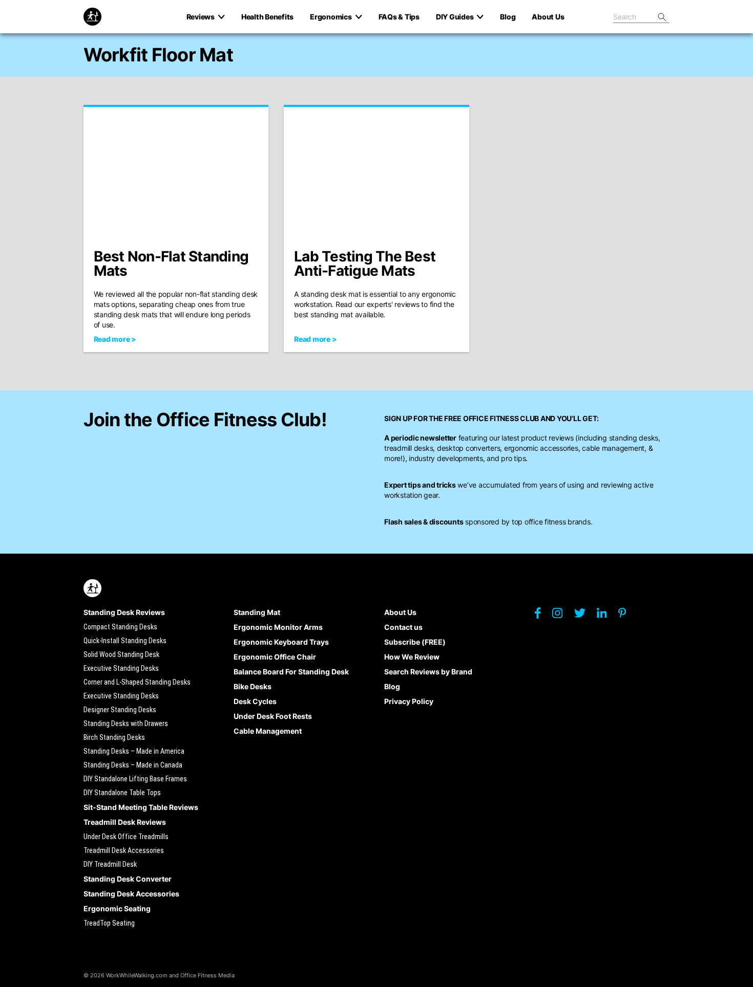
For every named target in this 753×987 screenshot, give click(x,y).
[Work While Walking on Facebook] (543, 615)
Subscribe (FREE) (415, 642)
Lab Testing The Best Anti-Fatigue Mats (364, 263)
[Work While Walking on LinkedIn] (607, 615)
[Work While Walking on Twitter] (584, 615)
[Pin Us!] (627, 615)
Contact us (403, 627)
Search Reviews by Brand (428, 671)
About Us (400, 612)
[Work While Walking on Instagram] (562, 616)
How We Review (412, 656)
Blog (392, 686)
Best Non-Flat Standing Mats (171, 263)
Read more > (115, 339)
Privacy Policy (408, 701)
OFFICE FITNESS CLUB (501, 418)
